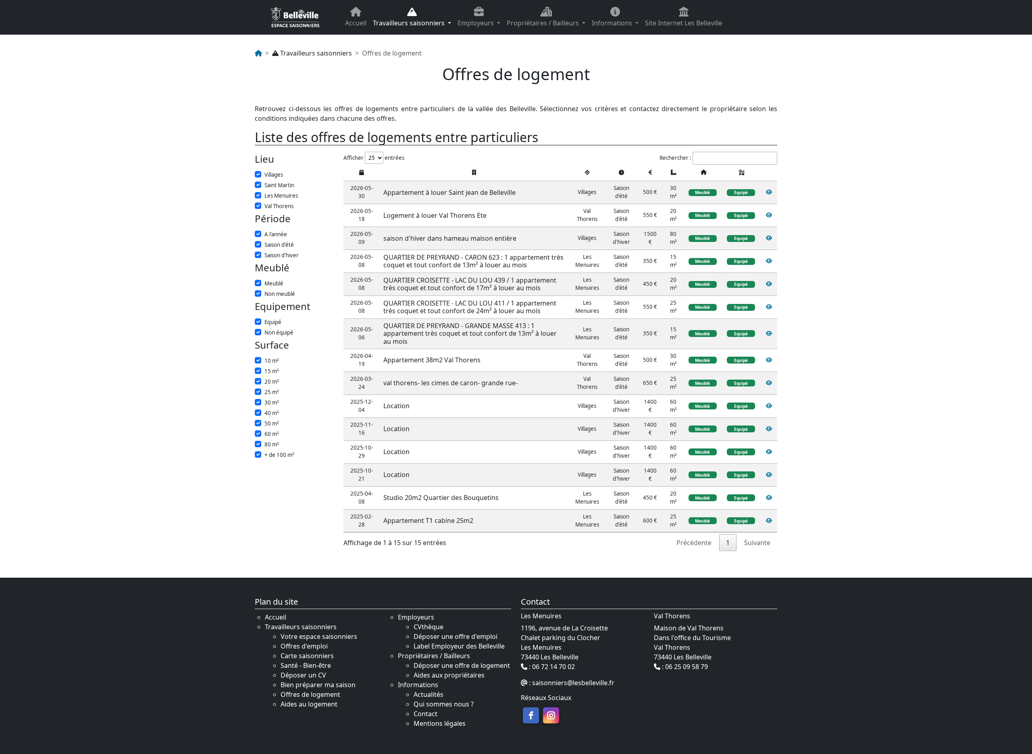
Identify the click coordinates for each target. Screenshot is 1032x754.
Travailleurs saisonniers (409, 23)
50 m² (271, 423)
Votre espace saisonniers (319, 636)
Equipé (272, 322)
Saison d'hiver (281, 255)
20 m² (271, 381)
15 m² (271, 371)
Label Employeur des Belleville (459, 646)
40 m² (271, 413)
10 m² (271, 360)
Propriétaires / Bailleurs (543, 23)
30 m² (271, 402)
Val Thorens (278, 206)
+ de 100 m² (279, 455)
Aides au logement (309, 704)
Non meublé (279, 293)
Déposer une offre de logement (462, 665)
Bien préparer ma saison (318, 684)
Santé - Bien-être (306, 665)
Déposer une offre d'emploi (455, 636)
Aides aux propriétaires (449, 675)
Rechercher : (675, 157)
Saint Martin (279, 185)
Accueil (355, 23)
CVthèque (428, 626)
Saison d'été (279, 244)
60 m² (271, 434)
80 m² (271, 444)
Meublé (273, 283)
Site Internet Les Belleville (683, 23)
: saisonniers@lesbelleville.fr (570, 683)
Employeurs (476, 23)
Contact (425, 713)
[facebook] (531, 715)
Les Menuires (281, 195)
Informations (613, 23)
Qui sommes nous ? (444, 704)
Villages (273, 174)
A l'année (275, 234)
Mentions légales (440, 723)
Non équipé (278, 332)
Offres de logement (310, 694)
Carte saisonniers (307, 655)
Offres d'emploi (304, 646)
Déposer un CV (303, 675)
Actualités (428, 694)
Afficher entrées (373, 157)
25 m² (271, 392)
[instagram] (551, 715)
